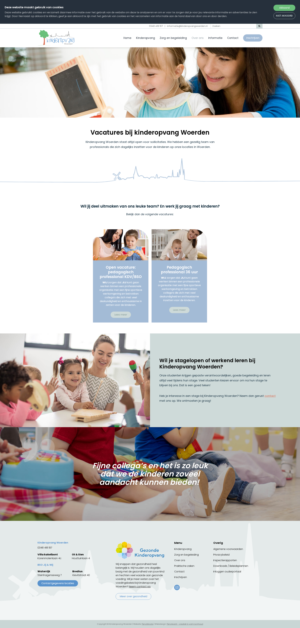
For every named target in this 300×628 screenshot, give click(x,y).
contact (270, 396)
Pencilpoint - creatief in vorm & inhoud (185, 624)
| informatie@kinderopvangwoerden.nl (186, 26)
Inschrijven (252, 38)
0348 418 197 (156, 26)
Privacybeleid (221, 554)
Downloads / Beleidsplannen (230, 566)
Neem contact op (140, 586)
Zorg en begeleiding (173, 38)
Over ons (198, 38)
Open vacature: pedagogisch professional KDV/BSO (121, 272)
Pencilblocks (147, 624)
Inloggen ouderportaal (227, 571)
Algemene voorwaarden (228, 549)
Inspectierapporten (225, 560)
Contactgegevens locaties (57, 583)
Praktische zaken (184, 566)
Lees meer (120, 314)
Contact (232, 38)
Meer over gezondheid (133, 596)
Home (127, 38)
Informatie (215, 38)
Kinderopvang (145, 38)
